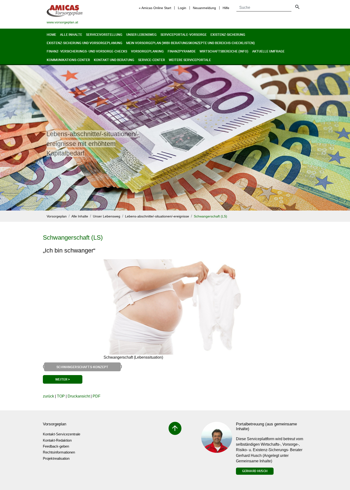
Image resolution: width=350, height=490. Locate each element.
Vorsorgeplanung (147, 51)
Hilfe (226, 8)
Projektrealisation (56, 458)
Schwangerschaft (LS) (210, 216)
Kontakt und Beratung (114, 59)
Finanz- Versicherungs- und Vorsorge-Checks (87, 51)
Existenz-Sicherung (227, 34)
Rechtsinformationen (59, 452)
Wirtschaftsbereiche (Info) (224, 51)
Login (182, 8)
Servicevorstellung (104, 34)
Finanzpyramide (182, 51)
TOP (61, 396)
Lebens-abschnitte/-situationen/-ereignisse (157, 216)
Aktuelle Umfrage (268, 51)
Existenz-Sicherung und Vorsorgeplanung (84, 43)
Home (51, 34)
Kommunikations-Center (68, 59)
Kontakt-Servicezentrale (61, 434)
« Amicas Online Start (155, 8)
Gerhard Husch (254, 471)
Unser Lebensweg (141, 34)
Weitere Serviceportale (190, 59)
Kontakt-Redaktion (57, 440)
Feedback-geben (56, 446)
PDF (96, 396)
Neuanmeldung (204, 8)
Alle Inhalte (71, 34)
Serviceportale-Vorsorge (183, 34)
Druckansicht (79, 396)
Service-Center (151, 59)
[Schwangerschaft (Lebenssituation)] (175, 307)
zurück (48, 396)
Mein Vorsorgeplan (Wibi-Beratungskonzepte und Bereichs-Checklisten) (190, 43)
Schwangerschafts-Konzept (82, 367)
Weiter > (62, 379)
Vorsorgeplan (57, 216)
